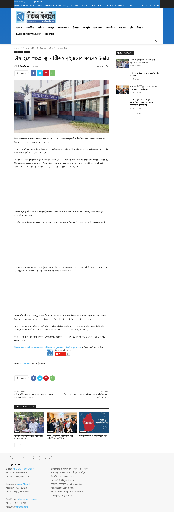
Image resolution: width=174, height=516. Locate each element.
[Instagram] (146, 5)
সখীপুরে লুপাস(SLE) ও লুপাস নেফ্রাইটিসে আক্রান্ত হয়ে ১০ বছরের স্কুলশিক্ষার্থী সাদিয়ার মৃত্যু (142, 102)
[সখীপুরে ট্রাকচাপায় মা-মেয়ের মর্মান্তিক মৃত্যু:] (94, 422)
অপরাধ (17, 432)
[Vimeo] (154, 5)
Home (16, 48)
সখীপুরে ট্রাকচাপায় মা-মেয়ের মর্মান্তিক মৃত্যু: (93, 436)
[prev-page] (16, 445)
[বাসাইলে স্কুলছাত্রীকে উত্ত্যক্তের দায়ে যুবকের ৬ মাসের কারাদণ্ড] (29, 422)
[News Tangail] (16, 66)
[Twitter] (150, 5)
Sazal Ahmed (23, 484)
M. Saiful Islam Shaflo (23, 469)
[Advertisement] (34, 189)
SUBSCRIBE (26, 363)
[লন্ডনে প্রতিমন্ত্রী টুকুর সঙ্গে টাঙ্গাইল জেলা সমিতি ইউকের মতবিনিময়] (62, 422)
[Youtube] (158, 5)
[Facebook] (143, 5)
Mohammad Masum (27, 499)
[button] (156, 40)
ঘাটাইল (33, 48)
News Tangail (24, 66)
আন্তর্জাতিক (50, 432)
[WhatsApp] (52, 73)
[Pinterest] (46, 73)
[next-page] (20, 445)
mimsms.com (21, 507)
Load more (137, 114)
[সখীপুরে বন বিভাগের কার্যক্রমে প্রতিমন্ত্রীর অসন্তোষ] (122, 76)
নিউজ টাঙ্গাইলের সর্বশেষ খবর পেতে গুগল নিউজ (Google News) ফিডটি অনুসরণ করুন (48, 347)
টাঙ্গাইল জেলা (25, 48)
